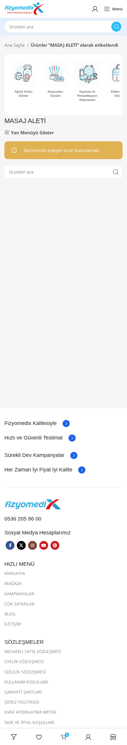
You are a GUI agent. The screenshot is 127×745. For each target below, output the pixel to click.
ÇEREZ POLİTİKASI (21, 702)
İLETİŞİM (12, 624)
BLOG (9, 614)
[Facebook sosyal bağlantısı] (10, 545)
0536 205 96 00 (22, 519)
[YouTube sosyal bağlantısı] (43, 545)
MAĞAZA (13, 583)
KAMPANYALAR (19, 594)
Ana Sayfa (15, 45)
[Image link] (34, 504)
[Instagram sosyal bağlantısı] (32, 545)
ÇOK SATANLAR (19, 604)
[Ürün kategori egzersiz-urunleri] (87, 82)
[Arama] (116, 27)
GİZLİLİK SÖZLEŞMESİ (25, 672)
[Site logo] (24, 8)
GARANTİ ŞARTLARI (23, 692)
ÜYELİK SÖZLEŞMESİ (24, 661)
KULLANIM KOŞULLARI (26, 682)
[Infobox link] (37, 423)
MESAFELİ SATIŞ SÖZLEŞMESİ (32, 651)
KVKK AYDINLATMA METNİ (30, 712)
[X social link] (21, 545)
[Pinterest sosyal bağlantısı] (55, 545)
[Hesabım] (95, 9)
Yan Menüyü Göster (32, 132)
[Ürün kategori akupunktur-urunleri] (56, 80)
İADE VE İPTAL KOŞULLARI (29, 722)
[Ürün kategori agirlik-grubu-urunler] (23, 80)
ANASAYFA (14, 573)
